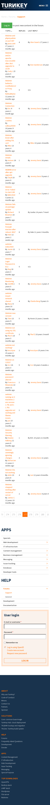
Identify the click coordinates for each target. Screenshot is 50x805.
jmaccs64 (11, 43)
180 (42, 514)
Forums (12, 16)
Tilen (9, 318)
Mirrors (4, 700)
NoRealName (10, 94)
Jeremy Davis (35, 108)
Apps (6, 529)
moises (11, 160)
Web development (10, 542)
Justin (10, 249)
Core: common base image (11, 719)
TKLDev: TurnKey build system (12, 728)
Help (6, 580)
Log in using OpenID (15, 647)
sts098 (10, 284)
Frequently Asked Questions (11, 741)
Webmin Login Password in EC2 (10, 262)
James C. (11, 497)
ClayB (10, 177)
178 (30, 514)
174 (7, 514)
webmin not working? (10, 346)
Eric (9, 108)
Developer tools (9, 572)
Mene (10, 304)
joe (9, 420)
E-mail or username (12, 622)
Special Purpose (7, 772)
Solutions (6, 715)
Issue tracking (9, 563)
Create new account (15, 650)
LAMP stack (5, 788)
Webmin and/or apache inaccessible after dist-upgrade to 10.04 (10, 61)
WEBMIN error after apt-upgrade (10, 172)
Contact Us (5, 703)
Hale (9, 234)
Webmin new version (10, 314)
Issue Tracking (6, 766)
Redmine (4, 797)
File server (5, 794)
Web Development (8, 763)
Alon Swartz (35, 42)
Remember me (12, 642)
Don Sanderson (36, 65)
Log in (7, 25)
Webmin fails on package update (10, 207)
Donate (4, 747)
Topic (8, 31)
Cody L (10, 71)
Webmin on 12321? (9, 361)
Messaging (7, 559)
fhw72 (10, 335)
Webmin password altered (9, 377)
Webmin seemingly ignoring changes (9, 454)
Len (31, 475)
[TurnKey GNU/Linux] (14, 8)
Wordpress (5, 791)
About (4, 690)
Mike (9, 145)
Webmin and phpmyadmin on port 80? (10, 38)
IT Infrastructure (10, 546)
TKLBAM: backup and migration (13, 725)
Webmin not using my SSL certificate (10, 330)
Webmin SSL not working (10, 471)
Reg (9, 269)
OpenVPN (5, 782)
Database (7, 568)
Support (8, 592)
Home (4, 16)
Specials (6, 538)
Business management (12, 555)
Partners (4, 707)
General (8, 597)
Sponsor (4, 710)
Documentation (10, 605)
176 (19, 514)
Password (8, 632)
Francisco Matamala (10, 383)
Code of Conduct (7, 697)
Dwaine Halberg (9, 439)
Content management (12, 551)
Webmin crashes (8, 119)
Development (8, 601)
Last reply (32, 31)
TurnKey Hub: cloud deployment (13, 722)
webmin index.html (9, 245)
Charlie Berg (35, 301)
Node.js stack (6, 785)
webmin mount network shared (8, 297)
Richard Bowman (9, 213)
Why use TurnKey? (8, 694)
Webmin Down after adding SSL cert (9, 139)
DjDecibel (11, 195)
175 (13, 514)
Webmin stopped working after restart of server (10, 489)
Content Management (9, 757)
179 (36, 514)
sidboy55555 (10, 126)
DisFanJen (12, 460)
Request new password (17, 653)
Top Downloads (9, 778)
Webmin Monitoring (9, 279)
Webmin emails (8, 156)
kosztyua (11, 350)
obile (10, 475)
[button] (43, 5)
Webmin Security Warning (8, 433)
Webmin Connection (9, 104)
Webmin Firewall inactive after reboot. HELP (10, 228)
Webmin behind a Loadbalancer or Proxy (10, 84)
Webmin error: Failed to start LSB (10, 189)
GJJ (9, 365)
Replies (22, 31)
